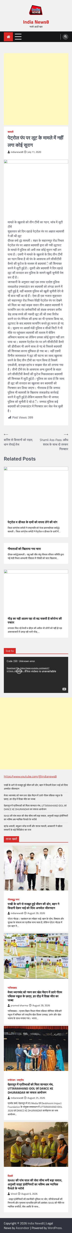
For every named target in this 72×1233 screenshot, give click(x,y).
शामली (10, 131)
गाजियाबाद (12, 987)
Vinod (14, 1194)
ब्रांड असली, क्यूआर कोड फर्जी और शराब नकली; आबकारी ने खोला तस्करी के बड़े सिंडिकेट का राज (33, 828)
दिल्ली (10, 1176)
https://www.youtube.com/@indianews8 (30, 776)
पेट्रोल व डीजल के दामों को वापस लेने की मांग (32, 522)
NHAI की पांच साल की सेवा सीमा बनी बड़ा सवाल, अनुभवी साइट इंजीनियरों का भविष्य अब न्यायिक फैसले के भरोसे (36, 817)
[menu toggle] (18, 36)
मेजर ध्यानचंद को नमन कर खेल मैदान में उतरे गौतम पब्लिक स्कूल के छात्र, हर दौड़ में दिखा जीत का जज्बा (33, 797)
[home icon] (8, 36)
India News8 (36, 22)
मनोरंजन (11, 1080)
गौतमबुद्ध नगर (13, 899)
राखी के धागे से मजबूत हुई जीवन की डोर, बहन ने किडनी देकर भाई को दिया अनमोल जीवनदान (36, 787)
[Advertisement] (36, 89)
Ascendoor (22, 1228)
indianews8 (17, 152)
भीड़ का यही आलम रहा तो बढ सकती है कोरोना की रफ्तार (35, 621)
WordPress (55, 1228)
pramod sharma (19, 1005)
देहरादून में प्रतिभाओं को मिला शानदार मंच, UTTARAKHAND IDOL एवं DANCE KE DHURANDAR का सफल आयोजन (35, 807)
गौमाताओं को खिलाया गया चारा (24, 549)
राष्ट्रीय (20, 1080)
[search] (65, 37)
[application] (36, 675)
